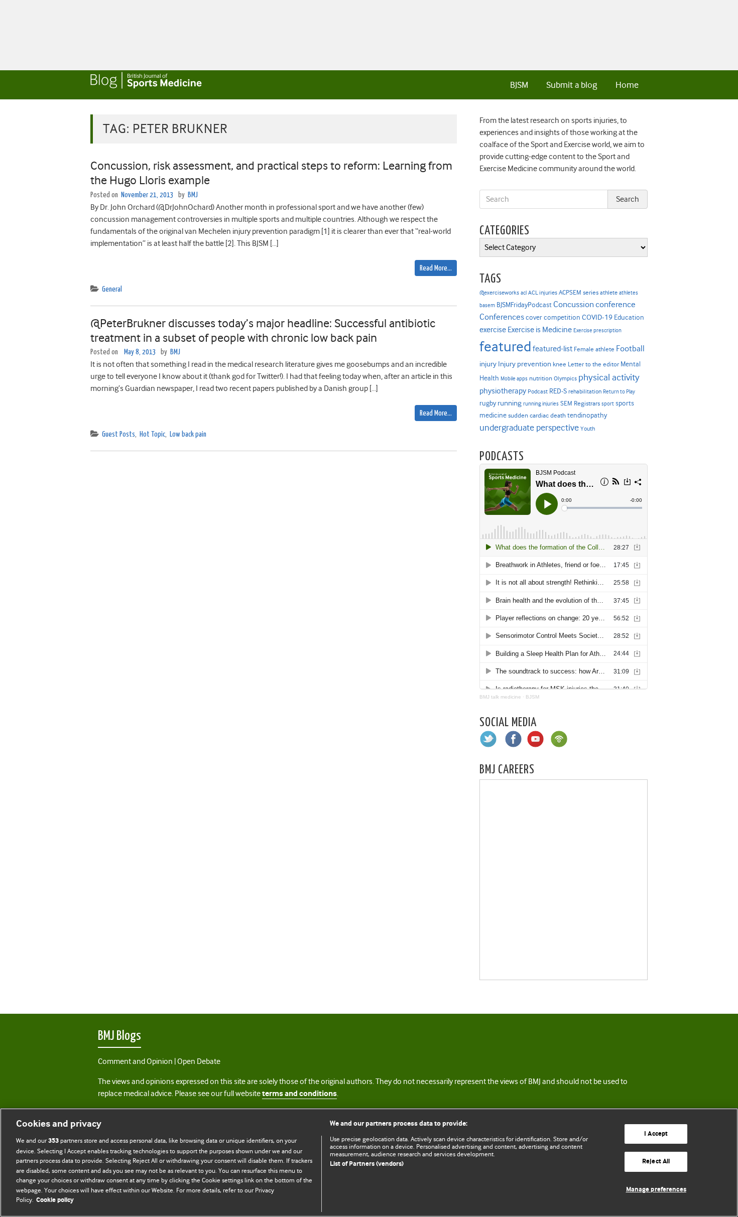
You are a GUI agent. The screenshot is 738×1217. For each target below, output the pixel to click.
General (112, 289)
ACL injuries (542, 293)
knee (559, 364)
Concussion (573, 304)
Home (627, 85)
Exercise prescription (597, 330)
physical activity (609, 377)
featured (505, 346)
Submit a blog (571, 85)
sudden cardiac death (537, 415)
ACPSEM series (578, 292)
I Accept (656, 1134)
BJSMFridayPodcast (524, 305)
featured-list (552, 348)
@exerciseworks (499, 292)
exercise (492, 329)
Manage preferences (656, 1189)
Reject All (656, 1161)
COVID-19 (597, 317)
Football (630, 348)
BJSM (519, 85)
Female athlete (594, 349)
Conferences (501, 317)
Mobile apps (514, 378)
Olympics (565, 378)
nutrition (540, 378)
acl (524, 293)
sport (607, 403)
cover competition (553, 317)
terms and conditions (299, 1094)
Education (629, 317)
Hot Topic (152, 434)
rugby (487, 403)
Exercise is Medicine (540, 329)
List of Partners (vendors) (367, 1164)
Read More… (436, 268)
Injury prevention (524, 363)
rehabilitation (584, 391)
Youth (587, 428)
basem (487, 305)
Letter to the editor (593, 364)
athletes (628, 293)
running (510, 403)
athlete (609, 292)
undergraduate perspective (529, 428)
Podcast (538, 391)
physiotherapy (502, 390)
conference (615, 304)
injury (488, 364)
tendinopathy (587, 415)
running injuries (541, 403)
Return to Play (619, 391)
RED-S (558, 391)
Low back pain (188, 434)
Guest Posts (118, 434)
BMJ (193, 195)
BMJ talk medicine (500, 697)
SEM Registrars (580, 403)
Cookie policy (55, 1200)
